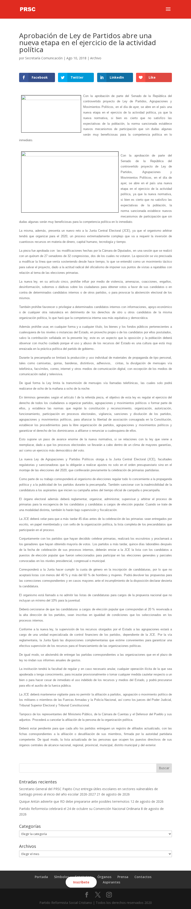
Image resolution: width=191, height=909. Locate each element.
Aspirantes (111, 882)
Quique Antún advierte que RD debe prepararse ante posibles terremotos (74, 801)
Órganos (104, 877)
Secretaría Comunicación (44, 58)
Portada (41, 877)
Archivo (95, 58)
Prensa (122, 877)
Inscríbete (81, 882)
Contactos (142, 877)
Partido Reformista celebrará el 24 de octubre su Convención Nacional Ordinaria (79, 808)
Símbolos (61, 877)
